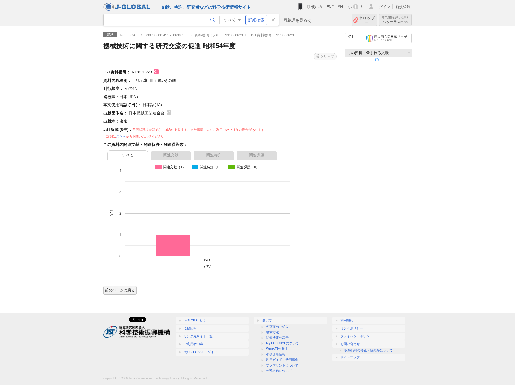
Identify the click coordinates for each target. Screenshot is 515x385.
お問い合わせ (350, 344)
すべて (127, 155)
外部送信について (279, 371)
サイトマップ (350, 357)
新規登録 (402, 7)
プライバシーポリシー (356, 336)
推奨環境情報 (275, 354)
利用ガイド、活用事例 (282, 360)
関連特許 (213, 155)
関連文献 (170, 155)
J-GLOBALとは (195, 320)
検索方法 (272, 332)
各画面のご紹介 (277, 327)
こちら (121, 136)
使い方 (316, 7)
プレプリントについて (282, 365)
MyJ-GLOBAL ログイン (200, 352)
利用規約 (346, 320)
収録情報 (190, 328)
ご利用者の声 (193, 344)
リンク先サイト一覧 (198, 336)
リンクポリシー (351, 328)
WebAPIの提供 (277, 349)
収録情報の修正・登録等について (368, 350)
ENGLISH (334, 7)
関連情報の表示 (277, 338)
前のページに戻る (120, 290)
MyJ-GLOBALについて (282, 343)
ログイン (382, 7)
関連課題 (256, 155)
